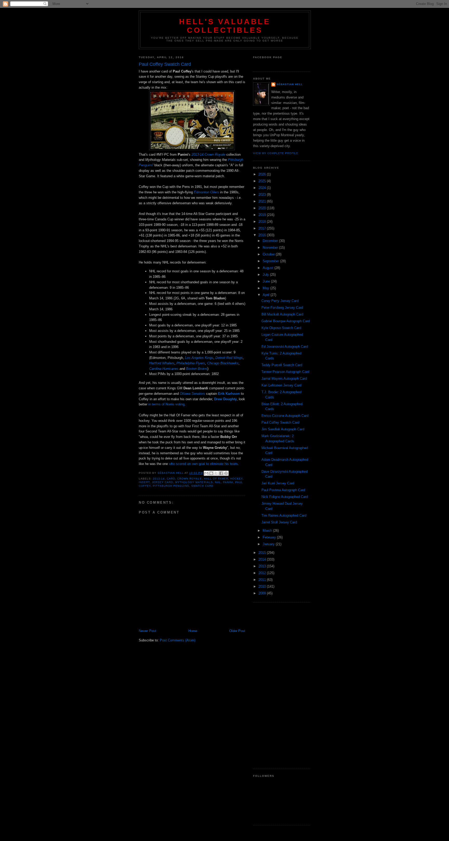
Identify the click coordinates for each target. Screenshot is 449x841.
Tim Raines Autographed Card (283, 515)
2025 (263, 181)
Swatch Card (202, 485)
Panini (228, 482)
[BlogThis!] (211, 473)
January (269, 544)
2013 (263, 566)
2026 (263, 174)
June (267, 281)
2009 (263, 593)
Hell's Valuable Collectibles (224, 25)
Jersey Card (162, 482)
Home (192, 631)
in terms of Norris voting (166, 404)
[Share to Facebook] (221, 473)
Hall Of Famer (216, 478)
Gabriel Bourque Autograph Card (285, 321)
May (266, 288)
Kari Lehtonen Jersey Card (281, 385)
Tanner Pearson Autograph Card (285, 372)
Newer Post (147, 631)
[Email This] (206, 473)
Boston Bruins (196, 369)
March (268, 531)
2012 (263, 573)
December (271, 241)
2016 (263, 235)
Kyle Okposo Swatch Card (281, 328)
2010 (263, 586)
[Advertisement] (281, 686)
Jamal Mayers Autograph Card (284, 378)
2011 (263, 580)
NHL (218, 482)
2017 (263, 228)
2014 (263, 559)
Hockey (236, 478)
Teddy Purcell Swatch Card (281, 365)
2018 (263, 222)
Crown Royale (189, 478)
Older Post (237, 631)
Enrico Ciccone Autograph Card (284, 416)
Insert (144, 482)
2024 (263, 188)
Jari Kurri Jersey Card (277, 483)
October (269, 254)
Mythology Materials (194, 482)
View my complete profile (275, 153)
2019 (263, 215)
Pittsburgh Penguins (171, 485)
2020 (263, 208)
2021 (263, 201)
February (270, 537)
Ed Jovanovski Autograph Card (284, 347)
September (271, 261)
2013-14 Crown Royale (208, 154)
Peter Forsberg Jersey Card (282, 308)
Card (171, 478)
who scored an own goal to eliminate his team (203, 464)
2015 (263, 553)
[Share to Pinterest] (226, 473)
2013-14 (159, 478)
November (271, 247)
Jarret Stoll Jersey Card (279, 522)
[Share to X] (216, 473)
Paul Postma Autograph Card (283, 490)
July (266, 275)
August (268, 268)
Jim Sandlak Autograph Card (282, 429)
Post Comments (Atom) (177, 640)
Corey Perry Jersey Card (280, 301)
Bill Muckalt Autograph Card (282, 314)
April (266, 295)
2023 (263, 194)
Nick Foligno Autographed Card (284, 497)
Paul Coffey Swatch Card (280, 422)
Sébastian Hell (289, 84)
